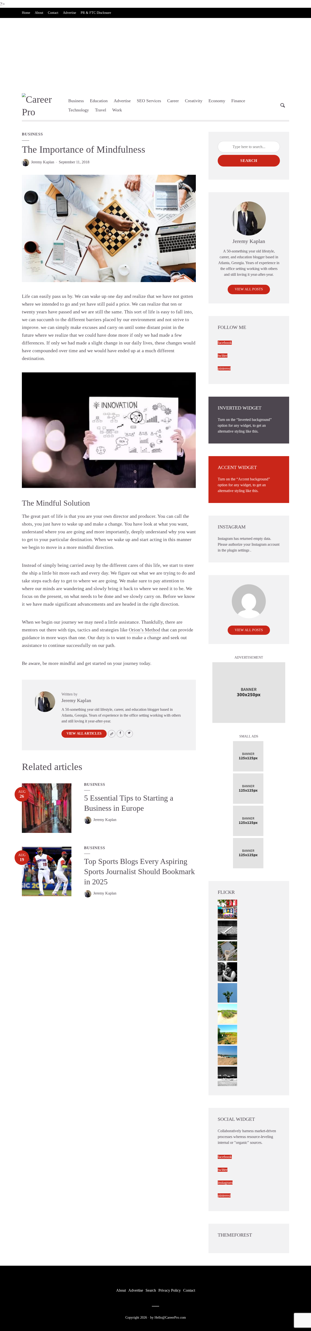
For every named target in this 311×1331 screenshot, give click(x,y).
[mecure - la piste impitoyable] (227, 1013)
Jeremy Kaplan (42, 162)
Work (117, 110)
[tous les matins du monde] (227, 1076)
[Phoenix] (227, 992)
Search (248, 161)
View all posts (249, 289)
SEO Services (149, 100)
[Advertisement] (155, 54)
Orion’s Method (144, 629)
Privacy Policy (169, 1290)
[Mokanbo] (227, 930)
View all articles (84, 733)
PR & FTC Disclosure (96, 13)
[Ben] (227, 972)
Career (173, 100)
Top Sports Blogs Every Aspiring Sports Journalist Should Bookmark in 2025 (139, 871)
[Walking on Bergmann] (227, 909)
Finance (238, 100)
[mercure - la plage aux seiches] (227, 1055)
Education (99, 100)
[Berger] (227, 1034)
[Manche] (227, 951)
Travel (100, 110)
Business (76, 100)
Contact (53, 13)
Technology (78, 110)
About (39, 13)
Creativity (193, 100)
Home (26, 13)
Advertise (69, 13)
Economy (216, 100)
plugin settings (238, 550)
